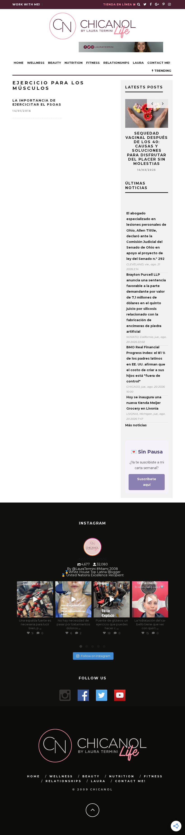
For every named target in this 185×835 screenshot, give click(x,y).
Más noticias (136, 425)
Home (18, 62)
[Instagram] (49, 613)
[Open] (35, 599)
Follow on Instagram (95, 656)
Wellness (35, 62)
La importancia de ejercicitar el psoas (36, 102)
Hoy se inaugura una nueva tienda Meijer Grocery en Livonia (143, 402)
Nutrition (74, 62)
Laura (138, 62)
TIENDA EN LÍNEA (118, 4)
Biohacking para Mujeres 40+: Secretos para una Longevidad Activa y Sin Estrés (147, 144)
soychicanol (35, 585)
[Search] (138, 4)
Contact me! (158, 62)
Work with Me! (26, 4)
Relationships (116, 62)
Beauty (54, 62)
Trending (162, 70)
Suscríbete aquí (146, 482)
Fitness (93, 62)
